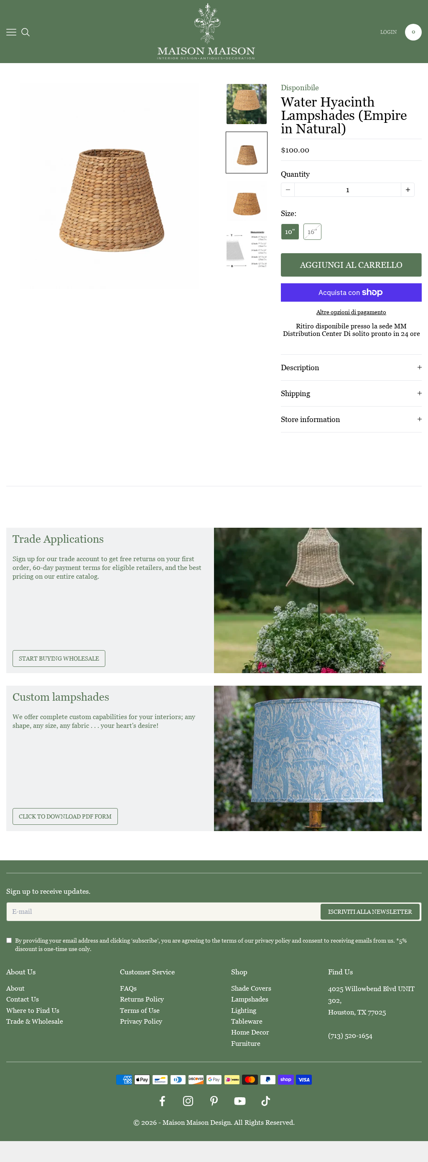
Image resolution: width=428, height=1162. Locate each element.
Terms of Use (140, 1011)
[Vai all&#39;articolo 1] (247, 104)
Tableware (246, 1021)
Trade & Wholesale (34, 1021)
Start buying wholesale (59, 658)
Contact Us (22, 999)
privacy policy (272, 940)
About (15, 988)
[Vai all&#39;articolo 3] (247, 201)
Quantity (295, 174)
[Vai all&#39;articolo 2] (247, 152)
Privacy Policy (141, 1021)
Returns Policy (142, 999)
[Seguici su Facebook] (162, 1101)
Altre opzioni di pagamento (351, 312)
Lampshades (249, 999)
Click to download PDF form (65, 816)
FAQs (128, 988)
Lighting (243, 1011)
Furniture (245, 1044)
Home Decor (250, 1032)
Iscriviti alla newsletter (370, 911)
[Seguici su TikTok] (266, 1101)
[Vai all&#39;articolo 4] (247, 249)
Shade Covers (251, 988)
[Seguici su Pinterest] (214, 1101)
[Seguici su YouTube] (240, 1101)
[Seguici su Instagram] (188, 1101)
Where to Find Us (32, 1011)
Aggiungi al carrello (351, 265)
